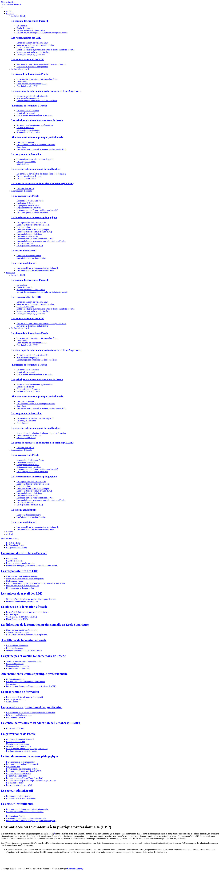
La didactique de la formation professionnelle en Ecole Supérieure (46, 91)
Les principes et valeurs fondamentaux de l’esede (37, 120)
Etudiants (10, 13)
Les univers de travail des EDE (27, 59)
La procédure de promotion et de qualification (35, 169)
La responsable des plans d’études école (33, 225)
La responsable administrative (29, 256)
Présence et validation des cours (29, 176)
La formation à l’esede (20, 69)
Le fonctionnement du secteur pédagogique (34, 217)
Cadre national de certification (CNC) (32, 84)
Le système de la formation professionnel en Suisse (37, 79)
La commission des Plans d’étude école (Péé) (35, 239)
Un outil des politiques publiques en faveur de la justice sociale (42, 33)
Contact (9, 532)
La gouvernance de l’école (25, 196)
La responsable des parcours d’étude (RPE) (34, 232)
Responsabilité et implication (28, 132)
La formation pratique (25, 142)
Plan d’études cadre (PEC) (27, 86)
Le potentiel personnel (26, 113)
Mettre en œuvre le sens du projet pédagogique (36, 45)
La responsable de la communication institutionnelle (38, 268)
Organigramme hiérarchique (28, 205)
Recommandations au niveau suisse (31, 30)
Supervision (21, 147)
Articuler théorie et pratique (28, 98)
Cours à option (23, 164)
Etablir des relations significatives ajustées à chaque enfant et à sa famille (46, 50)
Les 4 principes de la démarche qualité (32, 212)
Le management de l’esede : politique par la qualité (37, 210)
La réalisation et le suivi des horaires (31, 258)
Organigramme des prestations (29, 208)
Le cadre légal (22, 81)
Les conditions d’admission (28, 111)
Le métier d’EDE (18, 16)
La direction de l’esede (26, 203)
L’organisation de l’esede (21, 191)
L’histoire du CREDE (25, 188)
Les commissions (23, 227)
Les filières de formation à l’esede (29, 105)
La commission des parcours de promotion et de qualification (41, 241)
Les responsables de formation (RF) (31, 222)
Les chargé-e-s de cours (26, 161)
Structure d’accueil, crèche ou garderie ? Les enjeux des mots (41, 64)
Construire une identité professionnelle (32, 96)
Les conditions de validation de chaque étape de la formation (41, 174)
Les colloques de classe (26, 178)
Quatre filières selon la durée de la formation (35, 115)
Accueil (9, 11)
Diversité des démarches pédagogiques (32, 67)
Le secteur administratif (23, 250)
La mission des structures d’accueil (29, 20)
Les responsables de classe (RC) (30, 246)
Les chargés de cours (25, 243)
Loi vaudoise (22, 26)
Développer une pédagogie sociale (31, 54)
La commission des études (27, 236)
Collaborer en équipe (25, 47)
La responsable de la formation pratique (33, 229)
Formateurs (10, 273)
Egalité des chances (24, 28)
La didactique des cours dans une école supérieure (37, 101)
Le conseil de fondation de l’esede (30, 201)
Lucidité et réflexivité (25, 127)
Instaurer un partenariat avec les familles (33, 52)
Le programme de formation (26, 154)
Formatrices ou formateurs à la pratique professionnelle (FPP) (41, 149)
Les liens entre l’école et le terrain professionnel (36, 145)
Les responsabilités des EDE (26, 37)
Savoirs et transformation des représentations (35, 125)
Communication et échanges (28, 130)
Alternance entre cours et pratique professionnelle (37, 137)
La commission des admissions (29, 234)
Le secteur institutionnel (23, 263)
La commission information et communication (35, 270)
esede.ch (9, 534)
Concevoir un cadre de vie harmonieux (32, 43)
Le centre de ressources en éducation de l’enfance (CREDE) (42, 183)
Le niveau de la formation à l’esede (29, 74)
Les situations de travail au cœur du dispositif (35, 159)
